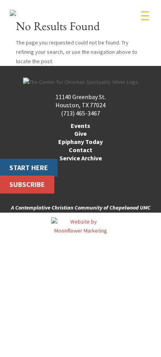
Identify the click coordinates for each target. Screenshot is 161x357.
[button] (145, 16)
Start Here (28, 167)
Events (80, 126)
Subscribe (27, 184)
